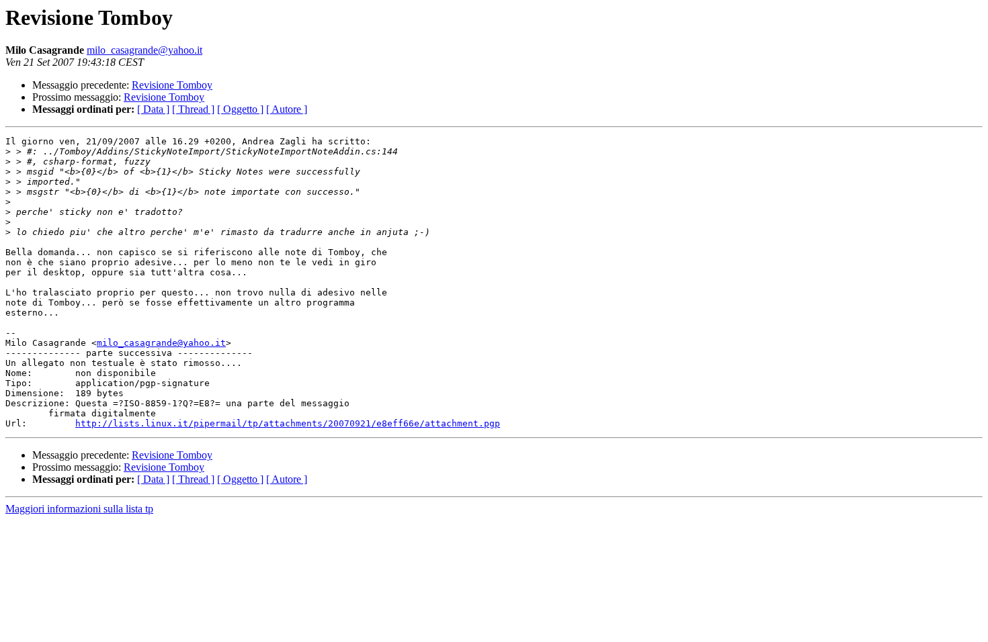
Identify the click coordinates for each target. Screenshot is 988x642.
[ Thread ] (193, 109)
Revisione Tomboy (172, 85)
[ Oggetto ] (240, 109)
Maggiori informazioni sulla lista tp (79, 508)
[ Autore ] (286, 109)
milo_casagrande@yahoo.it (144, 50)
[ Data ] (153, 109)
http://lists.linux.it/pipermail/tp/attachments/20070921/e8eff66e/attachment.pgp (287, 423)
